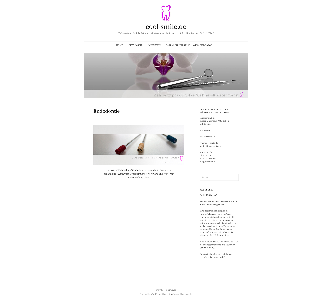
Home (119, 45)
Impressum (154, 45)
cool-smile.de (166, 26)
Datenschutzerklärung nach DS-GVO (189, 45)
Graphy (172, 294)
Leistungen (134, 45)
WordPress (156, 294)
